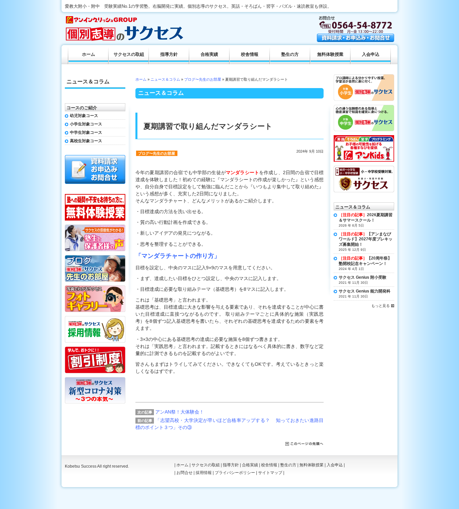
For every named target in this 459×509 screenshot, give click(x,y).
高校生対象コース (86, 141)
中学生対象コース (86, 132)
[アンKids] (364, 137)
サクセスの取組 (129, 54)
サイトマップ (270, 472)
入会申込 (370, 54)
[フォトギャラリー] (95, 287)
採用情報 (204, 472)
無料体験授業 (330, 54)
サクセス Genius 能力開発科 (364, 291)
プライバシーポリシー (235, 472)
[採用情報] (95, 318)
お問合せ (184, 472)
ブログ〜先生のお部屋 (202, 79)
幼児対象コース (84, 115)
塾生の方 (290, 54)
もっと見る (380, 306)
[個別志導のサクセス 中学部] (364, 107)
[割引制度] (95, 349)
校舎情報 (249, 54)
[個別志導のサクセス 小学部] (364, 76)
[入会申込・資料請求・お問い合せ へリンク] (355, 40)
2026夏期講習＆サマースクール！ (365, 217)
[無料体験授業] (95, 196)
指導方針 (169, 54)
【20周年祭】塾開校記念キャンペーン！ (365, 261)
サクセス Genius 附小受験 (362, 277)
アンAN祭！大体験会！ (179, 412)
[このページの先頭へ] (304, 444)
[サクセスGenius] (364, 168)
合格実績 (209, 54)
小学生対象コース (86, 124)
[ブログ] (95, 257)
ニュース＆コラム (165, 79)
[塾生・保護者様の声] (95, 227)
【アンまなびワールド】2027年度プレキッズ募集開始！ (365, 239)
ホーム (141, 79)
